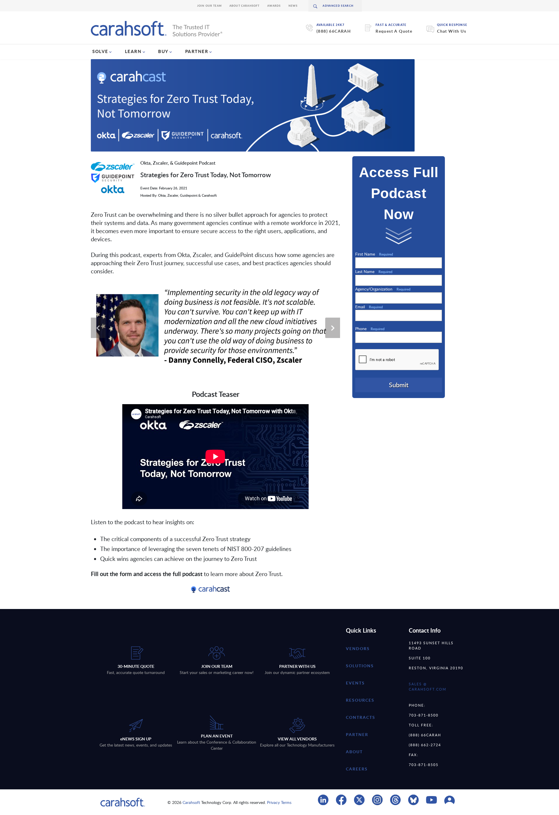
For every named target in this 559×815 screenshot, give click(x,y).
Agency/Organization (383, 289)
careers (357, 769)
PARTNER (196, 51)
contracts (360, 717)
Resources (360, 700)
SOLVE (100, 51)
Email (369, 306)
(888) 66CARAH (333, 31)
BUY (163, 51)
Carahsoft (191, 802)
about (354, 751)
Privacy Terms (279, 802)
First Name (374, 254)
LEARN (133, 51)
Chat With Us (451, 31)
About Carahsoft (244, 6)
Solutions (360, 665)
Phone (370, 328)
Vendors (358, 648)
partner (357, 734)
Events (355, 683)
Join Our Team (209, 6)
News (293, 6)
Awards (274, 6)
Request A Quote (394, 31)
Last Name (373, 271)
